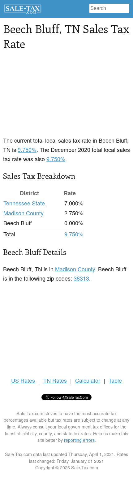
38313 (81, 278)
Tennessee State (24, 203)
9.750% (27, 149)
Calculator (87, 380)
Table (115, 380)
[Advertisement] (49, 97)
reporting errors (79, 440)
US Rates (23, 380)
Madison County (23, 213)
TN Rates (55, 380)
